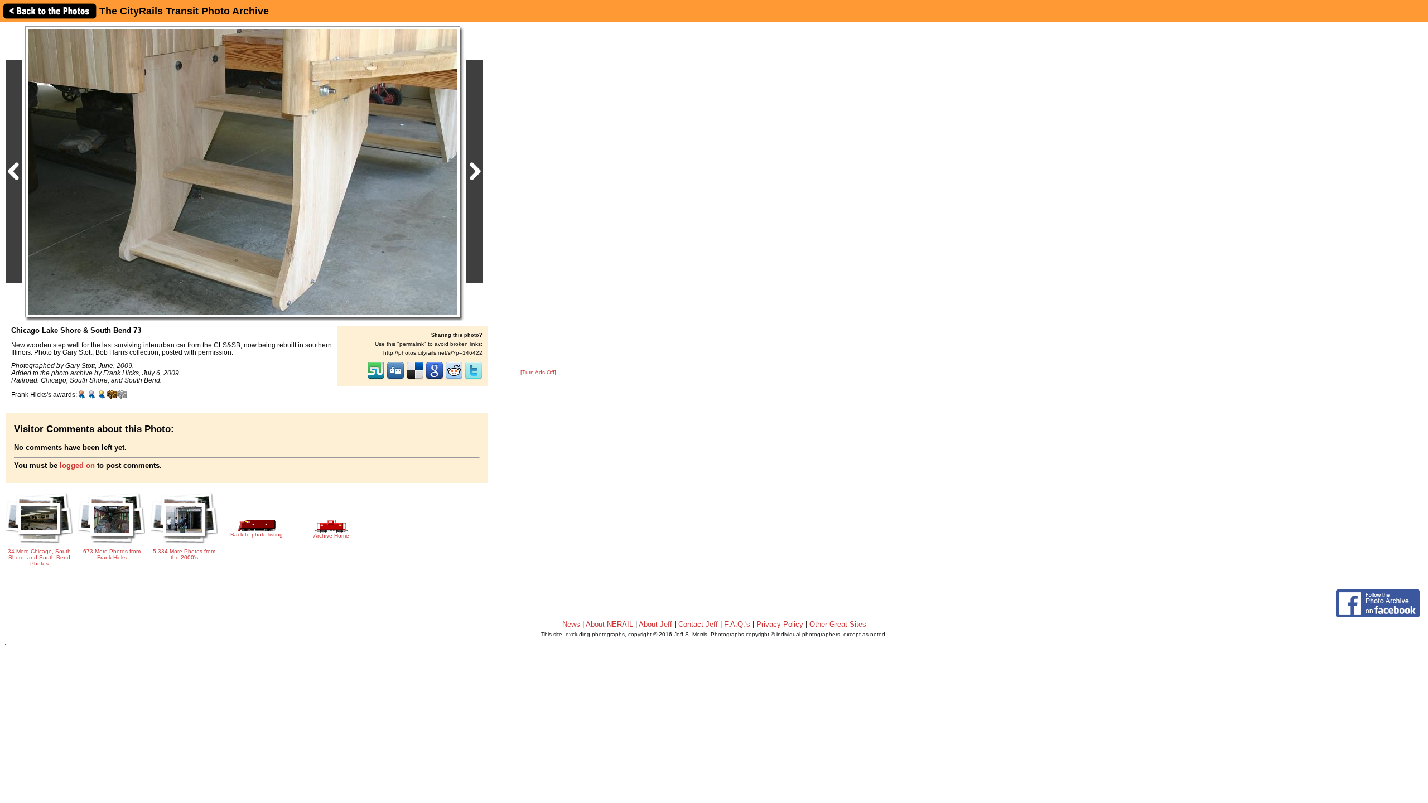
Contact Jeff (698, 624)
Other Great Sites (837, 624)
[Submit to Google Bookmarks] (434, 378)
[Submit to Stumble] (376, 378)
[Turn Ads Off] (538, 372)
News (571, 624)
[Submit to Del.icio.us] (415, 378)
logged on (77, 465)
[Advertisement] (538, 196)
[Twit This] (474, 378)
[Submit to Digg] (395, 378)
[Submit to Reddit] (454, 378)
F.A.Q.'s (737, 624)
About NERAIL (609, 624)
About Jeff (655, 624)
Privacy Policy (779, 624)
